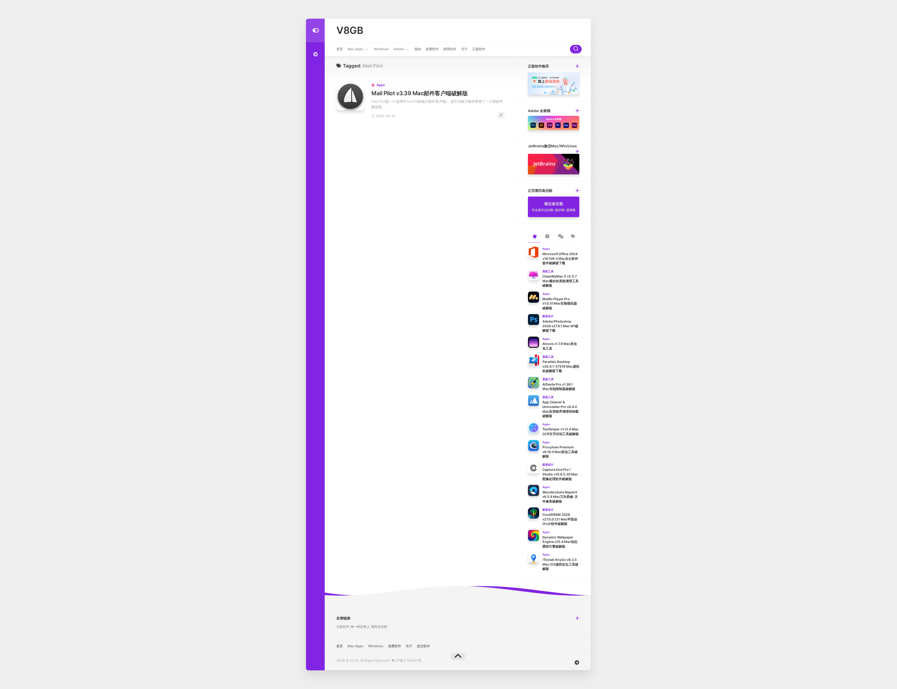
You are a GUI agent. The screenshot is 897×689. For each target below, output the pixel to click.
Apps (381, 85)
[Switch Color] (315, 30)
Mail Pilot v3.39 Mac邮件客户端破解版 (419, 93)
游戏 (417, 49)
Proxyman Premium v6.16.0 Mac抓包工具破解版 (560, 451)
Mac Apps (355, 49)
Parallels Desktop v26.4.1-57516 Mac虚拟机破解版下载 (560, 366)
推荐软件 (449, 49)
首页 (339, 49)
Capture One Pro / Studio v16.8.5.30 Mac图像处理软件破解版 (560, 474)
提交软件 (423, 646)
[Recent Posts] (547, 237)
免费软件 (432, 49)
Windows (381, 49)
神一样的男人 (360, 627)
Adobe (399, 49)
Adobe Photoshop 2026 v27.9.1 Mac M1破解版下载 (560, 325)
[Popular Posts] (534, 237)
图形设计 (548, 316)
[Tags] (572, 237)
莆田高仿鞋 (379, 627)
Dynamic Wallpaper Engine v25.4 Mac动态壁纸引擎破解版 (559, 541)
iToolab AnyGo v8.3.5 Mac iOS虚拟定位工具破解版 (560, 564)
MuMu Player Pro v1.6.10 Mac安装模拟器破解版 (559, 303)
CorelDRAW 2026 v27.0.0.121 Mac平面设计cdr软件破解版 (559, 519)
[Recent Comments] (560, 237)
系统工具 (548, 271)
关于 (464, 49)
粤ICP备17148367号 (406, 660)
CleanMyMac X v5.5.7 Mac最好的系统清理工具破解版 (560, 280)
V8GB (349, 30)
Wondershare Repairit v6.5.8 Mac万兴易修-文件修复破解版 (560, 496)
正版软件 (478, 49)
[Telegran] (315, 54)
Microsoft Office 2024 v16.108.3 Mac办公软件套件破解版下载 (560, 258)
